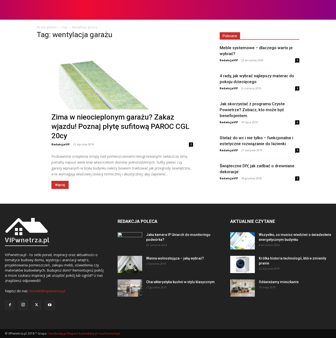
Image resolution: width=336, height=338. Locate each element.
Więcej (60, 185)
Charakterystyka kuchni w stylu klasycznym (180, 282)
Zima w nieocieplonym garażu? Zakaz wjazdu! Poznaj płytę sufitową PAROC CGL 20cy (120, 126)
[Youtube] (50, 305)
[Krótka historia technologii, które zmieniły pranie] (242, 264)
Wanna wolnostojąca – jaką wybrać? (175, 258)
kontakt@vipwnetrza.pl (47, 291)
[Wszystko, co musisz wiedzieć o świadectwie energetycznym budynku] (242, 240)
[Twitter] (36, 305)
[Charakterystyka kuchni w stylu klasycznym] (130, 288)
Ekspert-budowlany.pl (82, 333)
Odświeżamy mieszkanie (279, 282)
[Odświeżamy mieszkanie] (242, 288)
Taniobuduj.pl (57, 333)
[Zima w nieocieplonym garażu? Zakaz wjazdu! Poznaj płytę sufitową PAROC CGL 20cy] (122, 91)
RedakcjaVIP (60, 144)
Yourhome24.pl (109, 333)
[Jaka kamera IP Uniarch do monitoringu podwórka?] (130, 240)
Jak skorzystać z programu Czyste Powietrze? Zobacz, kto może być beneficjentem (252, 109)
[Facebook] (10, 305)
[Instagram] (23, 305)
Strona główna (47, 27)
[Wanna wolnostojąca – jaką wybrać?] (130, 264)
